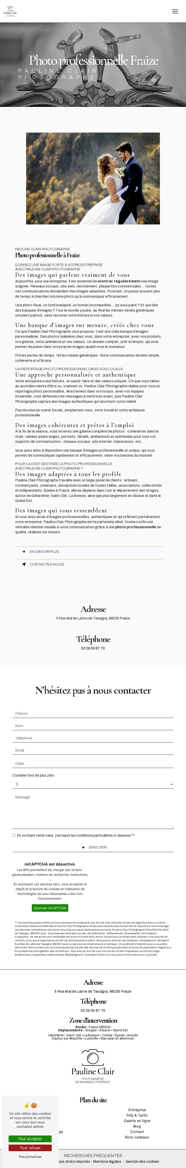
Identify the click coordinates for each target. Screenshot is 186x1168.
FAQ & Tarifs (137, 1115)
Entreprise (137, 1110)
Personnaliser (30, 1156)
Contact (137, 1131)
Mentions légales (107, 1161)
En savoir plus (44, 552)
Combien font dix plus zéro (33, 775)
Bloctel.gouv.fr (73, 954)
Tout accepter (30, 1138)
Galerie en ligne (137, 1121)
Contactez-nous (47, 564)
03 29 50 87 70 (93, 648)
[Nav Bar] (175, 11)
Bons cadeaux (137, 1137)
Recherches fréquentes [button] (93, 1156)
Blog (137, 1126)
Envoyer (98, 847)
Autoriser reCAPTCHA (50, 908)
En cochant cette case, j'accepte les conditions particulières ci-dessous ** (76, 835)
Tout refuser (30, 1147)
